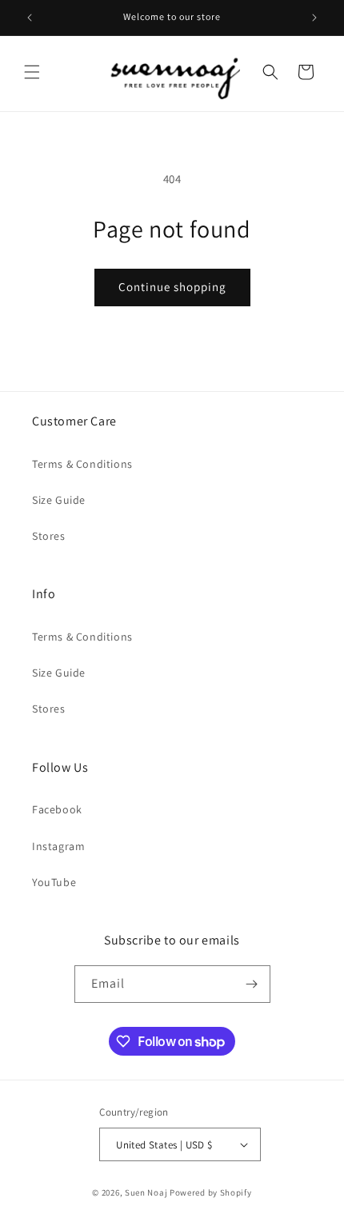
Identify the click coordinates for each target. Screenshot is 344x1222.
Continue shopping (172, 286)
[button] (32, 72)
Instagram (58, 846)
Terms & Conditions (82, 464)
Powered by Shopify (211, 1192)
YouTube (54, 882)
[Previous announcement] (29, 17)
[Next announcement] (314, 17)
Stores (49, 536)
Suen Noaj (146, 1192)
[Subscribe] (252, 984)
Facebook (57, 809)
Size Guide (59, 500)
